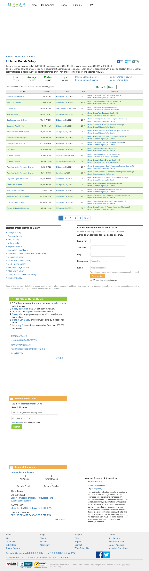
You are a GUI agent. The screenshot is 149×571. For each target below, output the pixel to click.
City (79, 254)
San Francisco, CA (63, 161)
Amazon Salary (15, 235)
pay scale (33, 311)
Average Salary (99, 565)
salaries (57, 303)
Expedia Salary (15, 246)
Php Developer (12, 108)
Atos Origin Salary (16, 270)
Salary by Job (12, 557)
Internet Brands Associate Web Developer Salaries (105, 142)
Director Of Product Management (18, 208)
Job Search (114, 538)
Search (16, 426)
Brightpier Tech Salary (18, 249)
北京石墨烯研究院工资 (21, 344)
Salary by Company (15, 553)
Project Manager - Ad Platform (17, 178)
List (7, 538)
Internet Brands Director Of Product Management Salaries (107, 207)
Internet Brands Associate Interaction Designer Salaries (107, 130)
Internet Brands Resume (86, 79)
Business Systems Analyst (16, 202)
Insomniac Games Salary (19, 260)
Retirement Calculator (113, 565)
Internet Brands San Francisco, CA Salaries (102, 162)
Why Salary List (81, 547)
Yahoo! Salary (14, 242)
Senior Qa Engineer (14, 102)
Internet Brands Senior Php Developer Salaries (103, 183)
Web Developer (12, 114)
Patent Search (13, 547)
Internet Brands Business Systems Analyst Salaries (105, 201)
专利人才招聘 (126, 565)
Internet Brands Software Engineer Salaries (102, 154)
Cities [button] (77, 5)
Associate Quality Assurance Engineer (20, 167)
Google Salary (14, 232)
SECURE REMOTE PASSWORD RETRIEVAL (31, 507)
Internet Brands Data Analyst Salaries (100, 148)
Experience (82, 260)
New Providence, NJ (63, 108)
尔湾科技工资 (17, 353)
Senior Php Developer (14, 184)
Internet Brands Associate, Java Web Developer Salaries (107, 195)
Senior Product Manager (15, 190)
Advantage (11, 544)
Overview (10, 541)
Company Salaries (21, 325)
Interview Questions (118, 547)
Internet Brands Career (85, 76)
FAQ (76, 538)
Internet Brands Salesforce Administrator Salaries (104, 124)
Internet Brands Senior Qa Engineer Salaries (103, 101)
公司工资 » (60, 357)
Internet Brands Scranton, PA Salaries (100, 174)
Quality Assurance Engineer (17, 120)
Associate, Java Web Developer (18, 196)
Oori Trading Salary (17, 263)
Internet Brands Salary (24, 56)
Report (77, 541)
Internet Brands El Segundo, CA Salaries (101, 97)
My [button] (92, 4)
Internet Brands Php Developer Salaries (101, 107)
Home (34, 5)
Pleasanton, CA (61, 178)
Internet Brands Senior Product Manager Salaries (104, 189)
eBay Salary (13, 239)
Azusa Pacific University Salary (22, 274)
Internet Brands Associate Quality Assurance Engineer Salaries (109, 166)
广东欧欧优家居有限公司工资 (24, 340)
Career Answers (116, 544)
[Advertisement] (74, 31)
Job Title (81, 247)
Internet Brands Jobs (118, 79)
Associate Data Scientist (15, 96)
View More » (59, 519)
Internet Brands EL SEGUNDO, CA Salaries (102, 156)
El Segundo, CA (61, 96)
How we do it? (122, 231)
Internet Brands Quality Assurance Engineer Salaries (106, 119)
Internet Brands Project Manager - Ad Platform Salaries (106, 177)
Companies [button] (48, 5)
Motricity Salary (15, 277)
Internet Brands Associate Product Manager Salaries (106, 136)
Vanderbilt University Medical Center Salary (28, 253)
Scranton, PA (60, 173)
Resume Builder (116, 541)
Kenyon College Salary (18, 267)
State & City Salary (21, 319)
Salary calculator (20, 308)
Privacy (44, 541)
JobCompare (16, 422)
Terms (43, 538)
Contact (78, 544)
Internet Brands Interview (120, 76)
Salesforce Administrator (15, 126)
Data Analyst (11, 149)
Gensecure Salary (16, 256)
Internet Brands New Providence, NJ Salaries (103, 109)
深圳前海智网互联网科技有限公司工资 (28, 348)
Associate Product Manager (17, 137)
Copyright (44, 544)
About (75, 565)
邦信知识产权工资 (19, 335)
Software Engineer (13, 155)
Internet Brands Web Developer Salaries (101, 113)
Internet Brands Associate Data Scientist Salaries (104, 95)
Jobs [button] (64, 5)
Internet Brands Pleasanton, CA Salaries (101, 180)
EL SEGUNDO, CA (63, 155)
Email (80, 267)
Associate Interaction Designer (18, 131)
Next (86, 218)
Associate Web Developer (16, 143)
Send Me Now (97, 276)
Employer (82, 240)
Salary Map (17, 314)
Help (91, 565)
